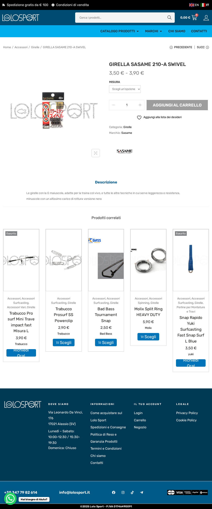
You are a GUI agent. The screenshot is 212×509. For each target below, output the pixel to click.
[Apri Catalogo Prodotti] (137, 31)
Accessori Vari (16, 307)
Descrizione (106, 182)
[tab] (106, 182)
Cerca (169, 17)
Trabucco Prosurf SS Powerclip (63, 315)
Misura (114, 82)
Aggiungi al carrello (177, 105)
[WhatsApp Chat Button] (10, 498)
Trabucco (21, 344)
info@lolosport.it (74, 492)
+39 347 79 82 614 (20, 492)
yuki (191, 354)
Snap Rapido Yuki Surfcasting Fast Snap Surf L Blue (190, 329)
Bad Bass (106, 333)
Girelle (35, 47)
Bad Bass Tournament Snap (106, 315)
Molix (148, 328)
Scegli (65, 342)
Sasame (126, 133)
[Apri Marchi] (161, 31)
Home (7, 47)
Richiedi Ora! (21, 353)
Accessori (21, 47)
